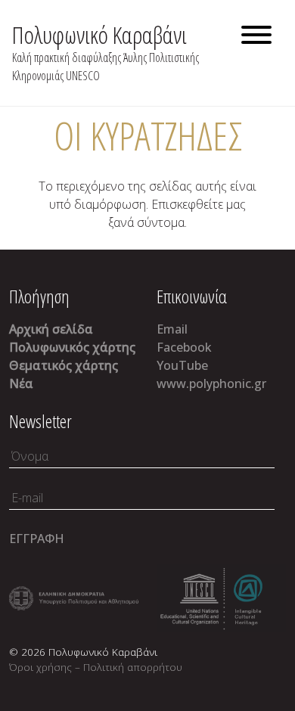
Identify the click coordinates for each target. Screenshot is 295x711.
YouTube (182, 365)
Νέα (21, 383)
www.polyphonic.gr (211, 383)
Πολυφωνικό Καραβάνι (99, 34)
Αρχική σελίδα (51, 329)
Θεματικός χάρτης (63, 365)
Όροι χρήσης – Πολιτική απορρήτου (95, 667)
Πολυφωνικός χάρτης (72, 347)
